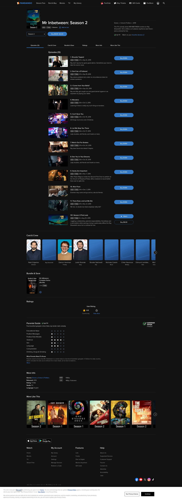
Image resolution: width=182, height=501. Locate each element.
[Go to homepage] (25, 3)
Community (86, 313)
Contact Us (103, 466)
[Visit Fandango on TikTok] (153, 479)
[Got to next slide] (155, 252)
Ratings (84, 45)
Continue (147, 494)
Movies (29, 456)
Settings (53, 459)
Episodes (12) (35, 45)
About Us (103, 453)
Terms (42, 490)
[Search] (164, 3)
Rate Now (97, 313)
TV (27, 459)
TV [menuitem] (69, 3)
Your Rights (41, 492)
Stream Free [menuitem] (40, 3)
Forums (102, 463)
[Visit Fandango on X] (145, 479)
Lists (77, 453)
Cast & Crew (52, 45)
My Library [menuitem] (77, 3)
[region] (91, 494)
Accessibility (104, 472)
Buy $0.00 (123, 222)
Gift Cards (79, 466)
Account (54, 456)
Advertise (103, 469)
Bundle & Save (69, 45)
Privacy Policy (72, 490)
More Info (99, 45)
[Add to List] (40, 292)
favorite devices (137, 35)
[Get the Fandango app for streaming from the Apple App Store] (32, 441)
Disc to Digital (80, 459)
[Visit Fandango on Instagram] (149, 479)
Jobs (101, 475)
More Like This (115, 45)
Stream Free (30, 463)
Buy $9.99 (59, 34)
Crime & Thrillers (43, 378)
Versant (19, 490)
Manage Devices (56, 463)
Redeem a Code (56, 466)
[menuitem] (134, 3)
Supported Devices (106, 456)
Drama (34, 378)
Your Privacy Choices (132, 494)
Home (29, 453)
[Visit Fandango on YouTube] (141, 479)
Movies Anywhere (81, 463)
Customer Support (106, 459)
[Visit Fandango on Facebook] (137, 479)
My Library (54, 453)
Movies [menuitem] (62, 3)
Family (78, 456)
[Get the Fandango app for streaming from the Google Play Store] (45, 441)
